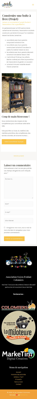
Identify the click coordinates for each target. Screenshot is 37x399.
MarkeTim (24, 395)
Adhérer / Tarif (18, 377)
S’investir (18, 379)
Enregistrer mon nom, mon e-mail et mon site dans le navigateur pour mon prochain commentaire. (17, 230)
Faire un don (18, 382)
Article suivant (19, 156)
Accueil (18, 372)
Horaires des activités (18, 374)
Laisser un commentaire (10, 22)
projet (22, 22)
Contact (18, 384)
